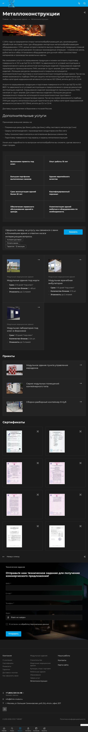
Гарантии (6, 669)
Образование (35, 675)
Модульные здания (38, 656)
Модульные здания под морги (23, 280)
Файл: (8, 613)
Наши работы (64, 656)
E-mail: (9, 593)
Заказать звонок (12, 695)
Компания (7, 656)
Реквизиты (7, 666)
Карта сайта (63, 665)
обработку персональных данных (35, 624)
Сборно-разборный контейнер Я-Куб (46, 402)
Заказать (73, 232)
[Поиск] (84, 3)
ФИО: (8, 583)
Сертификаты (8, 663)
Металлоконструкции (38, 681)
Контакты (62, 660)
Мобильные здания (37, 672)
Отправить (13, 634)
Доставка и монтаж (10, 673)
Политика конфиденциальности (72, 719)
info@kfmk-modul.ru (14, 699)
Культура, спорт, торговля (40, 669)
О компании (7, 660)
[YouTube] (5, 709)
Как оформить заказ (10, 676)
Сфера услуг (35, 678)
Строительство (36, 660)
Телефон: (10, 603)
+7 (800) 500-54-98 (14, 693)
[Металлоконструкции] (24, 30)
